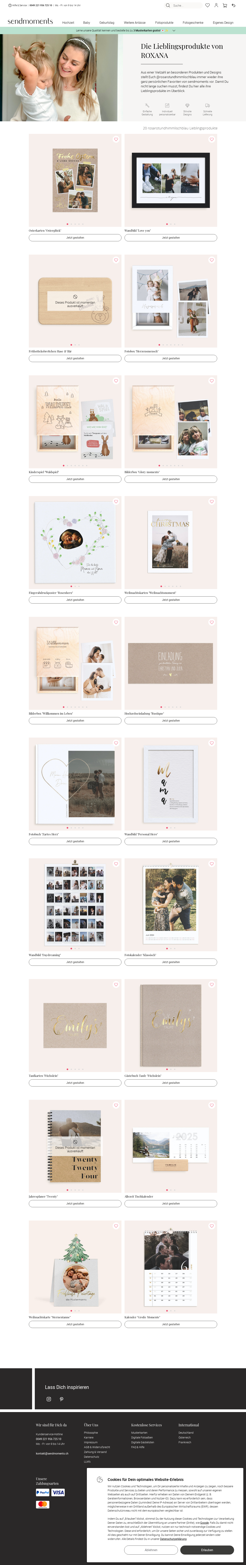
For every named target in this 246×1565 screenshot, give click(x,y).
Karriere (88, 1437)
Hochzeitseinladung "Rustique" (144, 713)
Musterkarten (139, 1432)
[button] (216, 5)
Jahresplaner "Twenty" (43, 1196)
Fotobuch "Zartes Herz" (44, 834)
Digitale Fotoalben (142, 1437)
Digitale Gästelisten (142, 1442)
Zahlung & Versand (95, 1452)
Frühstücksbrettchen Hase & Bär (50, 351)
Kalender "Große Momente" (142, 1317)
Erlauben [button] (207, 1550)
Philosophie (91, 1432)
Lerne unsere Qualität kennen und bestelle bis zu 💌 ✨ (122, 30)
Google (204, 1522)
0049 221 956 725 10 (41, 5)
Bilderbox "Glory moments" (142, 472)
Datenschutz (91, 1457)
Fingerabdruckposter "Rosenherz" (51, 592)
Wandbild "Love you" (138, 230)
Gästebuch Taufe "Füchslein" (143, 1075)
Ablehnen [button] (151, 1550)
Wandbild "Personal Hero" (141, 834)
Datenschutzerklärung (173, 1539)
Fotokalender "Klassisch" (140, 955)
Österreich (185, 1437)
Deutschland (186, 1432)
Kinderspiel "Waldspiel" (44, 472)
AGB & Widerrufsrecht (97, 1447)
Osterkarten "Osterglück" (45, 230)
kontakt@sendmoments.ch (52, 1453)
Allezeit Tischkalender (139, 1196)
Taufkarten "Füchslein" (43, 1075)
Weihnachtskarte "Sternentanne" (50, 1317)
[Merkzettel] (207, 5)
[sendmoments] (30, 20)
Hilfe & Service (19, 5)
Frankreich (185, 1442)
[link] (75, 180)
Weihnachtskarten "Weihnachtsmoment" (150, 592)
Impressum (90, 1442)
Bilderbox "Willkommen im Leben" (51, 713)
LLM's (87, 1461)
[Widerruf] (233, 5)
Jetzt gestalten (75, 237)
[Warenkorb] (225, 5)
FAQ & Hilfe (137, 1447)
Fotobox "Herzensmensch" (141, 351)
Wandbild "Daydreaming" (45, 955)
